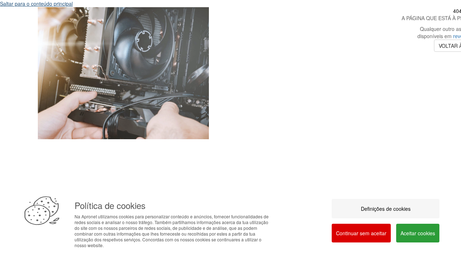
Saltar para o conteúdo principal (36, 3)
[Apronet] (123, 145)
